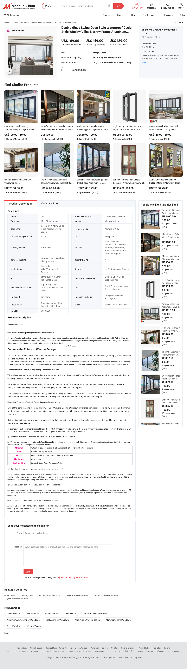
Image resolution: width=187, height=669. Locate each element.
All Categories (13, 15)
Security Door (27, 595)
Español (34, 651)
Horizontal (46, 247)
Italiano (79, 651)
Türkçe (150, 651)
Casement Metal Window (77, 595)
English (25, 651)
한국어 (117, 651)
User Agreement (110, 657)
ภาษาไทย (141, 651)
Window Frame (52, 613)
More (144, 62)
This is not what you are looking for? (40, 577)
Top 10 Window (14, 626)
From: (18, 533)
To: (20, 539)
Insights (167, 648)
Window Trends (34, 626)
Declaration (123, 657)
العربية (109, 651)
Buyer (120, 15)
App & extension (150, 15)
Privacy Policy (136, 657)
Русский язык (67, 651)
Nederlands (99, 651)
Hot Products (22, 648)
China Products (36, 648)
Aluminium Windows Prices (94, 613)
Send (28, 571)
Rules (182, 15)
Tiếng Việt (160, 651)
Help (133, 15)
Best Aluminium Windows (57, 619)
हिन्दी (132, 651)
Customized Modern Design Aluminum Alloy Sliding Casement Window (171, 212)
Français (55, 651)
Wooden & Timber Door (49, 595)
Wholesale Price (97, 648)
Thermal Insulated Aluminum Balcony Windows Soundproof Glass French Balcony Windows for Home (171, 353)
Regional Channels (128, 648)
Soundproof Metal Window (106, 595)
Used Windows (32, 613)
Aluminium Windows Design (87, 619)
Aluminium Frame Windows (118, 619)
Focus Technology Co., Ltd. (74, 657)
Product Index (143, 648)
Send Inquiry (79, 69)
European (109, 236)
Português (45, 651)
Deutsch (88, 651)
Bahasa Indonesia (174, 651)
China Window (13, 613)
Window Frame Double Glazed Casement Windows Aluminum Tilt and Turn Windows (171, 401)
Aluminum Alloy (112, 221)
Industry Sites (112, 648)
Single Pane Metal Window (16, 598)
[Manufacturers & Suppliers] (19, 6)
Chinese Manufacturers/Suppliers (59, 648)
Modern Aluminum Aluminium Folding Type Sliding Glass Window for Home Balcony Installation (171, 257)
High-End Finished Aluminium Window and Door (171, 329)
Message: (17, 546)
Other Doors (9, 595)
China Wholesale (81, 648)
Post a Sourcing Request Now (73, 577)
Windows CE (70, 613)
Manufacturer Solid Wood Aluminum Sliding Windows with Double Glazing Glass (171, 236)
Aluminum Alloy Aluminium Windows (23, 619)
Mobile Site (157, 648)
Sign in (181, 7)
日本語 (125, 651)
